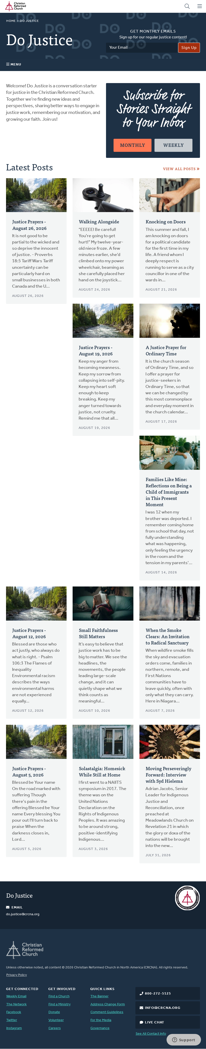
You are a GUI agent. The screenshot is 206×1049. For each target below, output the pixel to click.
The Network (16, 1004)
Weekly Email (16, 996)
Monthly (132, 145)
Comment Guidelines (106, 1012)
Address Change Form (107, 1004)
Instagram (14, 1028)
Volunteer (56, 1020)
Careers (54, 1028)
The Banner (99, 996)
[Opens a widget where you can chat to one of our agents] (183, 1040)
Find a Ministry (59, 1004)
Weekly (173, 145)
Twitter (11, 1020)
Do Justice (19, 895)
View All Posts (179, 168)
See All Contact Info (151, 1034)
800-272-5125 (158, 994)
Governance (100, 1028)
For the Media (100, 1020)
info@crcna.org (162, 1008)
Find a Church (59, 996)
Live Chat (154, 1022)
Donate (54, 1012)
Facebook (13, 1012)
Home (11, 21)
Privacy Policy (16, 975)
